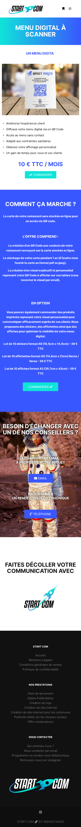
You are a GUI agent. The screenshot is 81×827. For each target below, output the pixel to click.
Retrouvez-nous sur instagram (40, 760)
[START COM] (26, 9)
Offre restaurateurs (40, 721)
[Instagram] (40, 812)
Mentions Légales (40, 660)
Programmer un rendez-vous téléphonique (40, 755)
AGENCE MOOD (53, 821)
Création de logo (40, 703)
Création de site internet (40, 707)
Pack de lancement (40, 693)
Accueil (40, 655)
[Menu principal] (70, 8)
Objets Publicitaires (40, 698)
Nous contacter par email (40, 750)
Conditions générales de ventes (40, 664)
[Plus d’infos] (63, 8)
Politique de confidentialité (40, 669)
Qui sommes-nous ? (40, 746)
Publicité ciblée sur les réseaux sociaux (40, 717)
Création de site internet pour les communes (40, 712)
